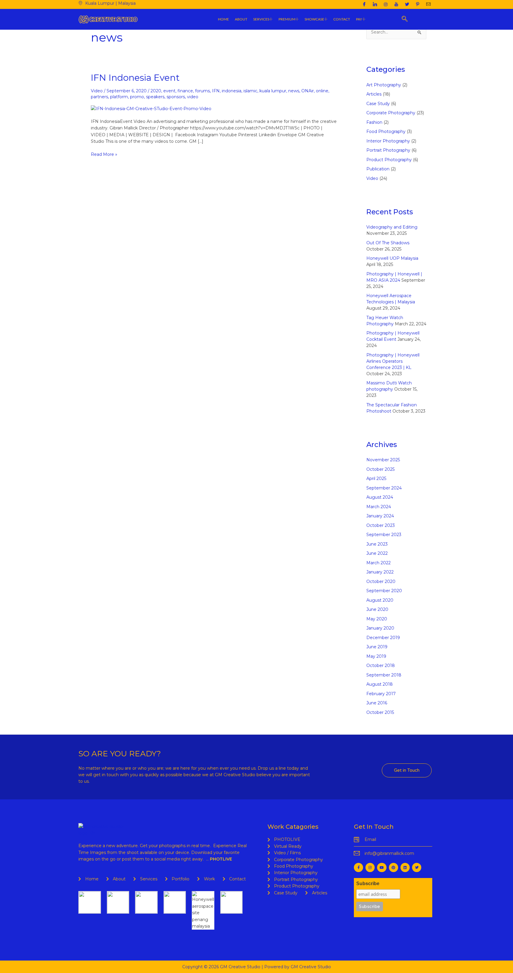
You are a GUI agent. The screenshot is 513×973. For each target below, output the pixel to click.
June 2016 (376, 703)
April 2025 (376, 478)
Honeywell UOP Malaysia (392, 258)
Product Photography (389, 159)
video (192, 96)
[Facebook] (364, 4)
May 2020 (376, 619)
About (241, 19)
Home (223, 19)
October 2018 (380, 665)
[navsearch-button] (405, 19)
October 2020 (380, 581)
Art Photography (383, 85)
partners (99, 96)
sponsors (176, 96)
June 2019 (376, 646)
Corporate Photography (390, 112)
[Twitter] (407, 4)
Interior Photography (388, 141)
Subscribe (367, 883)
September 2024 (384, 488)
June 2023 (377, 544)
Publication (378, 169)
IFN (216, 91)
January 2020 (380, 628)
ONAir (307, 91)
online (322, 91)
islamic (250, 91)
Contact (341, 19)
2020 (156, 91)
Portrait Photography (388, 150)
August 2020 (379, 600)
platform (119, 96)
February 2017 (381, 693)
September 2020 (384, 590)
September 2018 (383, 675)
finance (185, 91)
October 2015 (380, 712)
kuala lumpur (272, 91)
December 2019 (383, 637)
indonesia (231, 91)
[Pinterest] (417, 4)
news (293, 91)
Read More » (104, 154)
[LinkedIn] (374, 4)
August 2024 (379, 497)
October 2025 (380, 469)
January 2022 (380, 572)
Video (97, 91)
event (169, 91)
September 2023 (383, 534)
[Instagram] (385, 4)
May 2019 (376, 656)
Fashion (374, 122)
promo (137, 96)
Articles (373, 94)
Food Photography (386, 131)
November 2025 (383, 459)
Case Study (378, 103)
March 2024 (378, 506)
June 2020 (377, 609)
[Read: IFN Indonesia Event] (151, 108)
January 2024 (380, 516)
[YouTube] (396, 4)
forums (202, 91)
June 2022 (377, 553)
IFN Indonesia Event (135, 77)
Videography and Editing (391, 227)
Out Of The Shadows (387, 242)
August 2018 (379, 684)
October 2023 (380, 525)
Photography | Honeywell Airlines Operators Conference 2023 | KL (392, 361)
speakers (155, 96)
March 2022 (378, 562)
